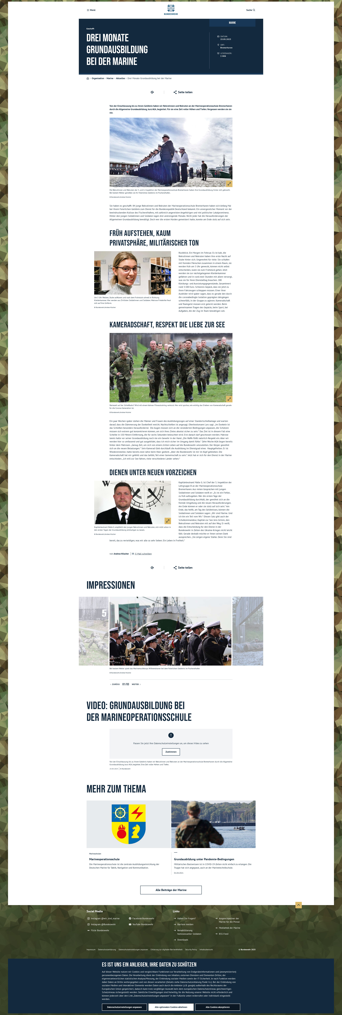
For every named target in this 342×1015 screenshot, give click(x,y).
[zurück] (82, 638)
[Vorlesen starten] (152, 92)
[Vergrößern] (229, 184)
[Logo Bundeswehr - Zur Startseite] (171, 10)
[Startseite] (87, 78)
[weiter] (260, 638)
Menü (92, 10)
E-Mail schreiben (143, 553)
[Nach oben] (298, 905)
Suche (249, 10)
